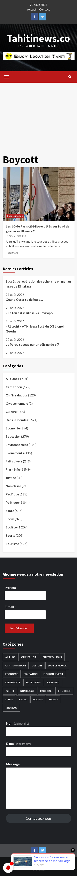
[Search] (69, 76)
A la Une (12, 379)
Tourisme (12, 544)
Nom (17, 723)
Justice (11, 478)
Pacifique (12, 494)
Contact (44, 9)
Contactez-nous (39, 818)
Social (10, 519)
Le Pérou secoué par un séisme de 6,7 (32, 344)
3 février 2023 (15, 236)
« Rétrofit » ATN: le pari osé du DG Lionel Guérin (35, 328)
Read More (12, 252)
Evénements (15, 453)
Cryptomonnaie (17, 403)
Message (13, 764)
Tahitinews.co (38, 38)
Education (13, 436)
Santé (10, 511)
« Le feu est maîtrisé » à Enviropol (29, 313)
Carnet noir (14, 387)
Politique (12, 502)
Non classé (13, 486)
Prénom (10, 588)
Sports (10, 535)
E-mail (10, 606)
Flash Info (13, 469)
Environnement (17, 445)
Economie (13, 428)
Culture (11, 412)
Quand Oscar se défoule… (24, 299)
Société (11, 527)
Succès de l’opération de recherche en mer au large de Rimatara (38, 283)
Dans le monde (15, 216)
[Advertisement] (38, 115)
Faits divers (14, 461)
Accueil (32, 9)
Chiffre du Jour (17, 395)
